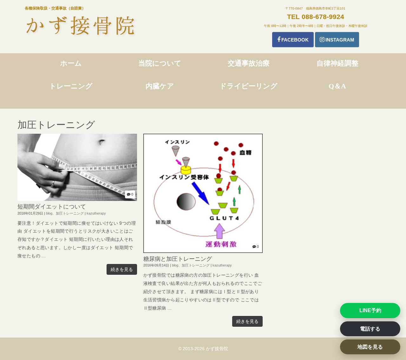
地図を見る (370, 347)
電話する (370, 328)
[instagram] (337, 39)
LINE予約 (370, 310)
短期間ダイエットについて (51, 206)
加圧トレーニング (70, 213)
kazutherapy (96, 213)
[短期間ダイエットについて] (77, 199)
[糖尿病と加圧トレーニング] (203, 251)
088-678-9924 (323, 16)
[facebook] (293, 39)
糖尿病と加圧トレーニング (177, 259)
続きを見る (122, 269)
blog (49, 213)
